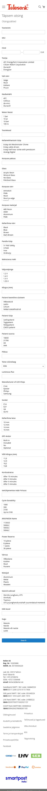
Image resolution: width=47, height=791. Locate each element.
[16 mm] (22, 430)
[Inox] (22, 250)
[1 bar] (22, 116)
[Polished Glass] (22, 180)
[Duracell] (22, 67)
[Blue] (22, 230)
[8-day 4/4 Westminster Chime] (22, 144)
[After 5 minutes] (22, 484)
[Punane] (22, 566)
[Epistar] (22, 388)
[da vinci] (22, 103)
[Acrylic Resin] (22, 172)
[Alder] (22, 212)
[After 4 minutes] (22, 481)
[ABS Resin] (22, 209)
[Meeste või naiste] (22, 628)
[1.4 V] (22, 276)
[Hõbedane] (22, 559)
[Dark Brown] (22, 235)
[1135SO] (22, 523)
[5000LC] (22, 525)
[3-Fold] (22, 248)
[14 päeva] (22, 541)
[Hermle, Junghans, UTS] (22, 595)
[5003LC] (22, 528)
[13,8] (22, 466)
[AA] (22, 343)
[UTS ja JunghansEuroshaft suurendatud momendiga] (22, 602)
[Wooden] (22, 584)
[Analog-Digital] (22, 152)
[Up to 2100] (22, 512)
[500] (22, 507)
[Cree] (22, 386)
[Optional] (22, 448)
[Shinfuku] (22, 597)
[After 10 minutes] (22, 476)
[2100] (22, 509)
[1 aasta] (22, 546)
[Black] (22, 227)
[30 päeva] (22, 548)
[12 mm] (22, 425)
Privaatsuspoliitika (10, 740)
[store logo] (17, 7)
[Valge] (22, 80)
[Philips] (22, 391)
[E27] (22, 406)
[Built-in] (22, 440)
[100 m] (22, 124)
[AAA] (22, 345)
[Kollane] (22, 85)
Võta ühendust (30, 726)
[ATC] (22, 98)
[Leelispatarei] (22, 320)
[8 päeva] (22, 543)
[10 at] (22, 119)
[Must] (22, 82)
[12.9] (22, 461)
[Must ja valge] (22, 198)
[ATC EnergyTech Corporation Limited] (22, 62)
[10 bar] (22, 121)
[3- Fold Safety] (22, 245)
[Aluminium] (22, 214)
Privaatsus (28, 713)
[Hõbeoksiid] (22, 302)
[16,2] (22, 463)
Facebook (7, 746)
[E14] (22, 404)
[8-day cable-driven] (22, 147)
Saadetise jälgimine (11, 727)
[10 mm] (22, 422)
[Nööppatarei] (22, 325)
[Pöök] (22, 193)
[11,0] (22, 458)
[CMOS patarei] (22, 327)
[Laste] (22, 631)
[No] (22, 445)
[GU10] (22, 412)
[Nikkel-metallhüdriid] (22, 309)
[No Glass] (22, 177)
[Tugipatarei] (22, 322)
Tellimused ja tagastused (34, 720)
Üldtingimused (9, 715)
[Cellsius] (22, 101)
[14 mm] (22, 427)
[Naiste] (22, 625)
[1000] (22, 504)
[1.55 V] (22, 281)
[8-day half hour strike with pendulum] (22, 149)
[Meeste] (22, 623)
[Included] (22, 443)
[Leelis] (22, 304)
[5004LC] (22, 530)
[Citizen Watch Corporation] (22, 64)
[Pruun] (22, 88)
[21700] (22, 340)
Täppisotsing (29, 738)
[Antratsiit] (22, 190)
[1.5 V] (22, 278)
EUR (42, 52)
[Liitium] (22, 307)
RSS (25, 732)
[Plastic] (22, 582)
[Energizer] (22, 69)
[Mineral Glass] (22, 175)
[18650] (22, 338)
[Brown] (22, 232)
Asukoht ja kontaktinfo (12, 721)
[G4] (22, 409)
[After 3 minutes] (22, 479)
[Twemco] (22, 600)
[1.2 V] (22, 273)
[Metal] (22, 579)
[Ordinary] (22, 253)
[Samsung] (22, 393)
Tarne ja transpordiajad (13, 733)
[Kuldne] (22, 561)
